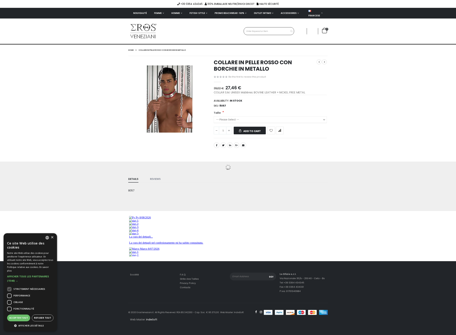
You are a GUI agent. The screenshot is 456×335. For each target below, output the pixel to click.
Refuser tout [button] (42, 317)
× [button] (52, 237)
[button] (30, 278)
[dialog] (30, 282)
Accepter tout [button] (18, 317)
